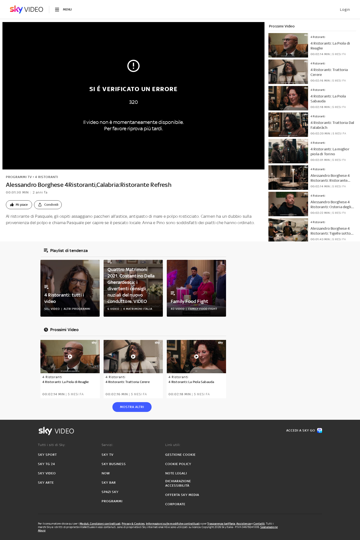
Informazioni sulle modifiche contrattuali (173, 523)
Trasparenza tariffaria (221, 523)
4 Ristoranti (46, 177)
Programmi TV (19, 177)
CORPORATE (175, 504)
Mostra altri (132, 407)
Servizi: (107, 445)
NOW (106, 473)
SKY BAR (109, 482)
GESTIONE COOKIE (180, 454)
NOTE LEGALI (176, 473)
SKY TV (107, 454)
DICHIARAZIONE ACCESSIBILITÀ (178, 483)
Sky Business (114, 464)
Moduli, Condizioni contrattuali (100, 523)
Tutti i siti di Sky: (52, 445)
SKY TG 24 (46, 464)
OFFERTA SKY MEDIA (182, 495)
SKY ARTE (46, 482)
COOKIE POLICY (178, 464)
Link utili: (173, 445)
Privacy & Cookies (133, 523)
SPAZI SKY (110, 492)
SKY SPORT (47, 454)
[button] (19, 204)
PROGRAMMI (112, 501)
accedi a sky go (300, 430)
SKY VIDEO (47, 473)
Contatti (259, 523)
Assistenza (243, 523)
